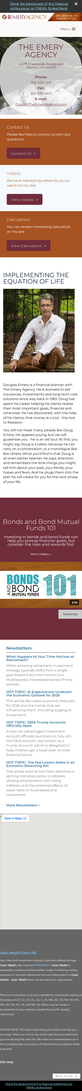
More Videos (41, 554)
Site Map (6, 1062)
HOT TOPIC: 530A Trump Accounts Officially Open (36, 724)
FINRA (39, 965)
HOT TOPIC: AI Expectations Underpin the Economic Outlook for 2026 (39, 693)
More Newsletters (23, 805)
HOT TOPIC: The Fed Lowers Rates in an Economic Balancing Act (40, 764)
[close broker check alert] (76, 3)
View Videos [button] (22, 200)
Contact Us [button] (21, 154)
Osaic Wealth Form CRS (18, 953)
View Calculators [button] (26, 246)
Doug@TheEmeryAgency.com (41, 104)
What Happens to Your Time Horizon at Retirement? (40, 658)
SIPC (47, 965)
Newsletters (19, 648)
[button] (68, 29)
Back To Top (64, 1076)
